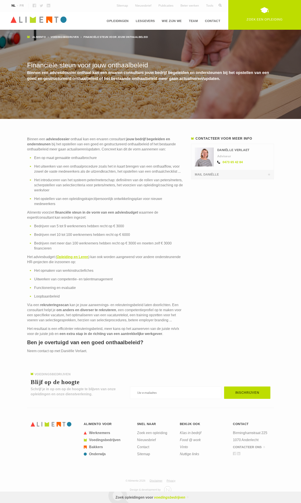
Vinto (184, 447)
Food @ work (190, 440)
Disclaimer (156, 480)
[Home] (51, 424)
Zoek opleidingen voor (150, 497)
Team (193, 21)
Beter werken (189, 5)
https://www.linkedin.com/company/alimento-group (48, 5)
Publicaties (165, 5)
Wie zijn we (172, 21)
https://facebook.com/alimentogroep (34, 5)
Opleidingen (117, 21)
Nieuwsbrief (143, 5)
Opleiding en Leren (72, 257)
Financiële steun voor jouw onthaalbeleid (116, 37)
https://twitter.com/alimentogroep (41, 5)
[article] (108, 432)
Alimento (39, 37)
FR (22, 5)
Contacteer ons (247, 447)
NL (13, 5)
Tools (209, 5)
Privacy (171, 480)
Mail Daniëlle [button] (207, 174)
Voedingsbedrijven (65, 37)
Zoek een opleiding (152, 433)
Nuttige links (189, 454)
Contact (212, 21)
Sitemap (122, 5)
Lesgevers (145, 21)
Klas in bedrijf (190, 433)
